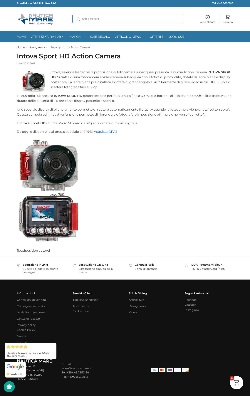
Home (21, 47)
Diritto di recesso (28, 318)
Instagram (192, 310)
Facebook (191, 300)
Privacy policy (26, 325)
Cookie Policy (26, 330)
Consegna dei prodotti (32, 306)
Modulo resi (81, 311)
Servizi (21, 336)
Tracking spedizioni (86, 300)
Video (133, 312)
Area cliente (207, 22)
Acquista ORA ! (105, 131)
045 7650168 (222, 3)
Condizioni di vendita (31, 300)
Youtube (190, 305)
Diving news (37, 47)
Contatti (22, 342)
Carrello (228, 22)
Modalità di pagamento (33, 312)
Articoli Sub (137, 300)
